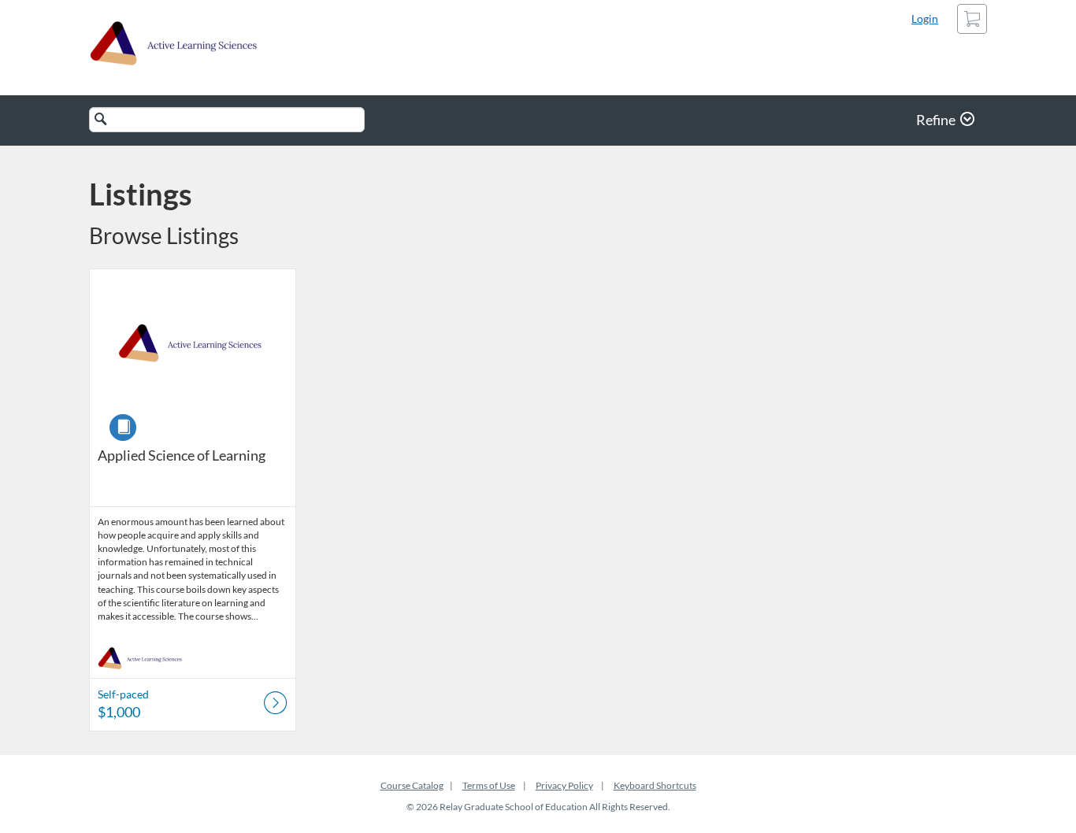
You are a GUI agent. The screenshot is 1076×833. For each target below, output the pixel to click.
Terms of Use (488, 785)
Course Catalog (411, 785)
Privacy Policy (564, 785)
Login (924, 18)
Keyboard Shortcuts (655, 785)
